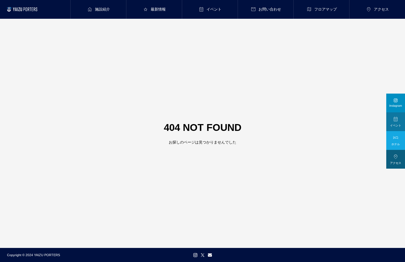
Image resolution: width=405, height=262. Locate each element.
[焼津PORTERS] (22, 9)
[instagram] (195, 255)
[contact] (210, 255)
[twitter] (202, 255)
